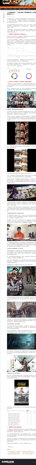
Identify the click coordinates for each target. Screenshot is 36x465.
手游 (8, 7)
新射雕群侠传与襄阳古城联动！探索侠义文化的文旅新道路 (14, 453)
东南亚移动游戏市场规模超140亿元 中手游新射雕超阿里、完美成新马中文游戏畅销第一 (28, 451)
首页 (2, 7)
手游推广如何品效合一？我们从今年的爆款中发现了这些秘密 (28, 452)
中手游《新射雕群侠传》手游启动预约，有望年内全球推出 (14, 452)
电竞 (25, 7)
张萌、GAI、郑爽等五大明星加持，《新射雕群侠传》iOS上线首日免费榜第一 (28, 453)
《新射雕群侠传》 (10, 446)
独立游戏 (15, 7)
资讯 (5, 7)
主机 (11, 7)
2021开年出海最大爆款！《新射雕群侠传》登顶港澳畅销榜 (14, 451)
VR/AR (22, 7)
